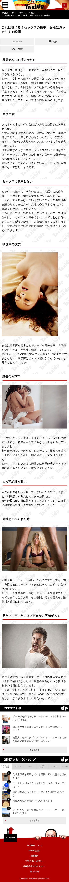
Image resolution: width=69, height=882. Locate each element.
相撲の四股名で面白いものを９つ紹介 (32, 801)
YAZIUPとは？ (34, 851)
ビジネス (18, 766)
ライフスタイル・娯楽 (6, 766)
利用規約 (34, 856)
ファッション (42, 766)
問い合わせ (34, 871)
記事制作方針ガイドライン (34, 866)
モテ (30, 766)
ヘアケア (54, 766)
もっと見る (34, 750)
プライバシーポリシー (34, 861)
